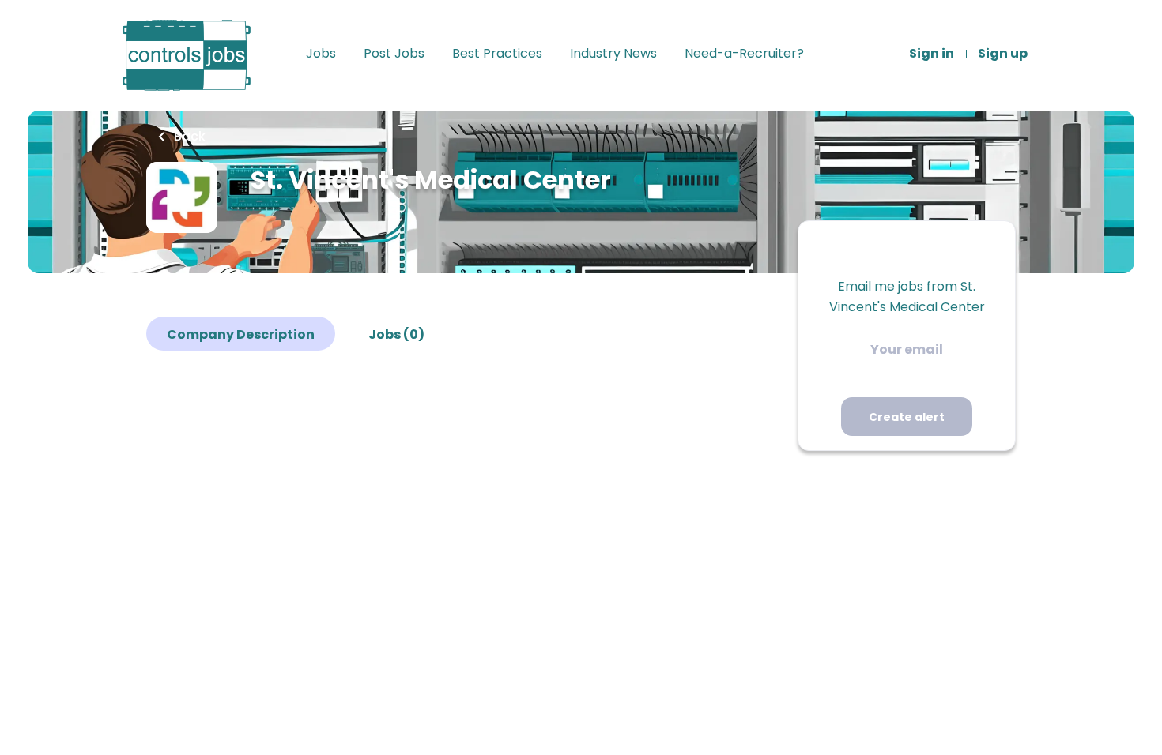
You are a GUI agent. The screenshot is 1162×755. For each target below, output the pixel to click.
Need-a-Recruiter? (744, 54)
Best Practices (497, 54)
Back (188, 136)
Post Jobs (394, 54)
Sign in (931, 54)
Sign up (1003, 54)
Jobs (321, 54)
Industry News (613, 54)
